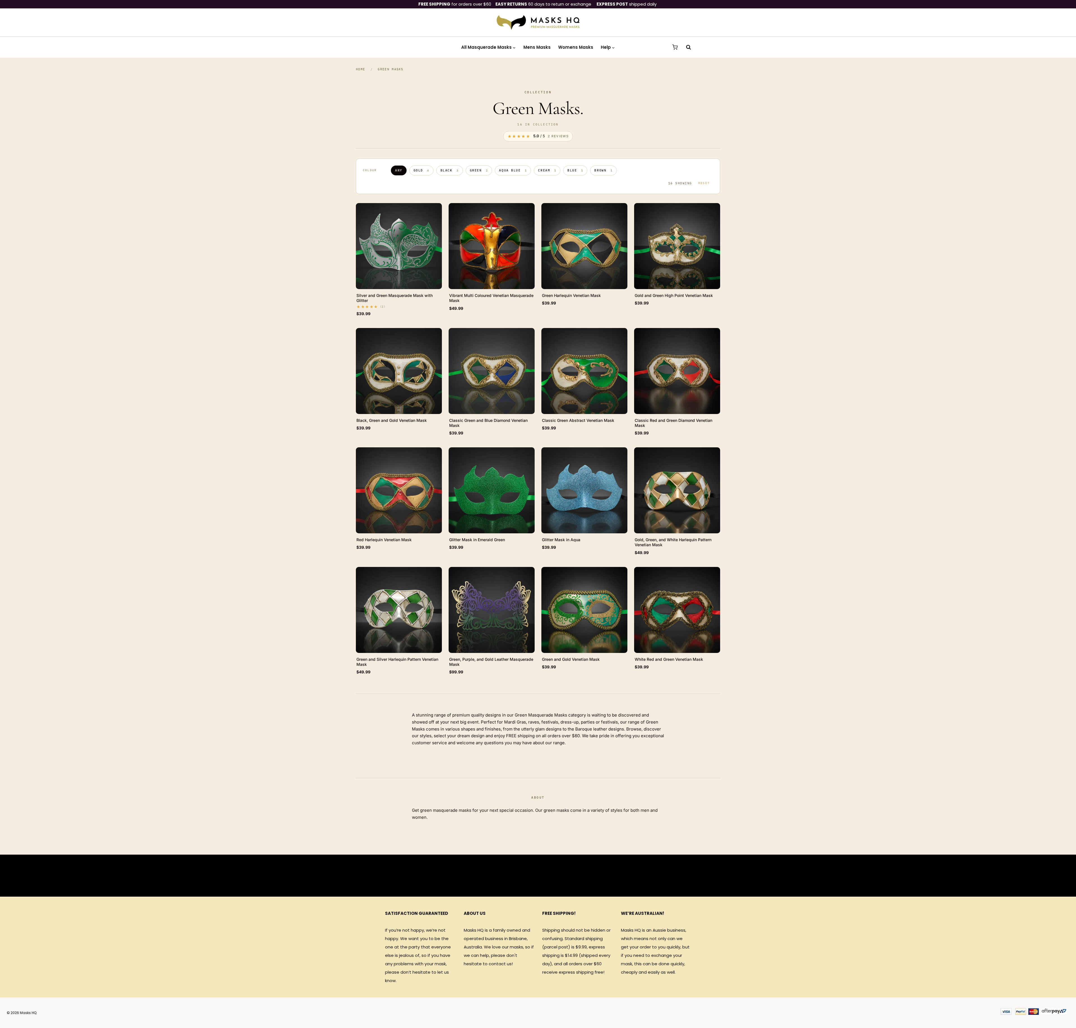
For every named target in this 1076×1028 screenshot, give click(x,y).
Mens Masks (537, 47)
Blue (575, 170)
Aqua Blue (513, 170)
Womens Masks (575, 47)
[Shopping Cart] (675, 47)
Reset (704, 183)
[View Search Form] (685, 47)
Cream (547, 170)
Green (479, 170)
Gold (421, 170)
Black (449, 170)
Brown (603, 170)
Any (398, 170)
